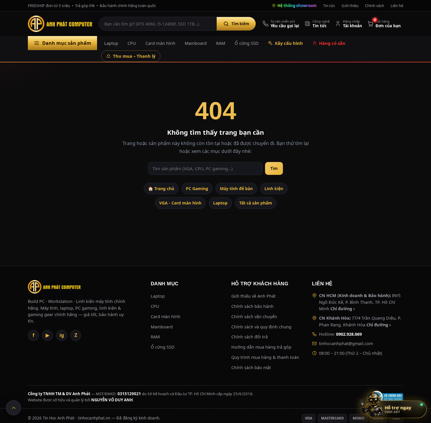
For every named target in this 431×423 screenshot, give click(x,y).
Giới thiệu (350, 5)
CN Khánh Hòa (334, 318)
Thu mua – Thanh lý (134, 56)
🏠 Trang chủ (161, 188)
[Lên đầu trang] (13, 407)
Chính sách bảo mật (251, 367)
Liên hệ (397, 5)
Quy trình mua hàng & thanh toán (265, 357)
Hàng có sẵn (332, 43)
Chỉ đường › (342, 308)
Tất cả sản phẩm (255, 203)
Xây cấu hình (289, 43)
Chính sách (374, 5)
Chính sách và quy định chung (261, 327)
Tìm (274, 168)
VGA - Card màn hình (180, 203)
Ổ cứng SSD (247, 43)
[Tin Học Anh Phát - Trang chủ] (61, 24)
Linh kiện (273, 188)
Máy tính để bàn (236, 188)
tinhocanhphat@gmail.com (346, 343)
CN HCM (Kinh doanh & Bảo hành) (354, 295)
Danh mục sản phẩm (66, 43)
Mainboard (196, 43)
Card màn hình (160, 43)
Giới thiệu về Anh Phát (253, 296)
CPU (132, 43)
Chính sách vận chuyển (254, 316)
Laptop (111, 43)
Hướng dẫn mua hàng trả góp (261, 347)
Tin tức (329, 5)
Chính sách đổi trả (249, 337)
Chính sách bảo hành (252, 306)
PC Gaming (197, 188)
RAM (220, 43)
